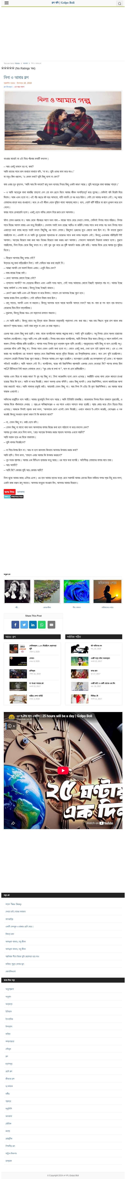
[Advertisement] (63, 32)
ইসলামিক (9, 1019)
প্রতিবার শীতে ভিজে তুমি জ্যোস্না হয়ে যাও (22, 956)
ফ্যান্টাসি (9, 1108)
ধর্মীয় (8, 1093)
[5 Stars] (13, 68)
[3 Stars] (8, 68)
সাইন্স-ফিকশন (11, 1153)
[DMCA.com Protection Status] (14, 500)
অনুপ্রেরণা (10, 989)
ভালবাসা (25, 63)
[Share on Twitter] (24, 624)
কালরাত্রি (9, 919)
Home (17, 63)
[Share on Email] (51, 624)
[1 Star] (2, 68)
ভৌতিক (8, 1123)
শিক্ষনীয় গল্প (10, 1146)
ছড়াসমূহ (9, 1063)
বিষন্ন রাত (10, 933)
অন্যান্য (9, 1004)
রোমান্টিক (9, 1138)
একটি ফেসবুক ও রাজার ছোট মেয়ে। (20, 926)
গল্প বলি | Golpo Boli (71, 1175)
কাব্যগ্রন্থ (10, 1041)
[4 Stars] (10, 68)
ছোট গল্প (9, 1071)
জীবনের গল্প (10, 1078)
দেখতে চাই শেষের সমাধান (16, 911)
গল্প (7, 1056)
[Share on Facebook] (15, 624)
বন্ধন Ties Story (13, 904)
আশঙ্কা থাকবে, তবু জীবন (16, 941)
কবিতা (8, 1033)
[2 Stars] (5, 68)
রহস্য (8, 1131)
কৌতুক (8, 1048)
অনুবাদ (8, 996)
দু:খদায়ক (9, 1086)
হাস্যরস (9, 1160)
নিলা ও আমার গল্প (16, 77)
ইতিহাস (9, 1011)
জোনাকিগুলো (11, 971)
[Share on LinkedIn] (33, 624)
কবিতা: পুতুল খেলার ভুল (15, 963)
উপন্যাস (9, 1026)
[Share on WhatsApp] (41, 624)
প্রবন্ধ (8, 1101)
